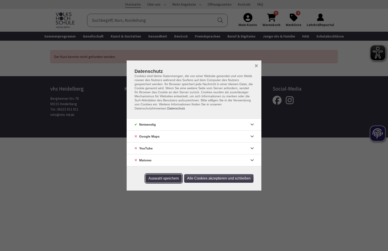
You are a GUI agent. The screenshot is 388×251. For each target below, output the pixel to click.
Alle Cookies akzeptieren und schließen (219, 178)
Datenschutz (176, 108)
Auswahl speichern (163, 178)
